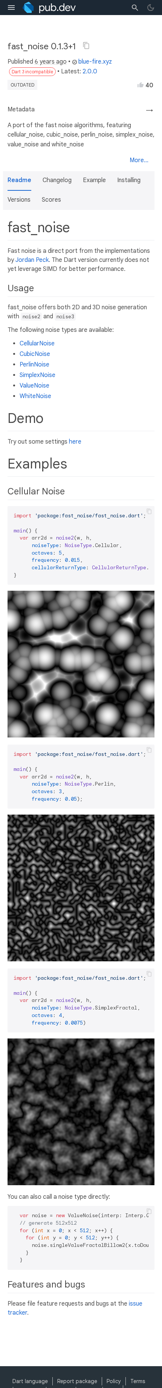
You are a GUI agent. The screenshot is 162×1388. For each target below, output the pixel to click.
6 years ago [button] (51, 61)
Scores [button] (51, 200)
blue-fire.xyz (95, 61)
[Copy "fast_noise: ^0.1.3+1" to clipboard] (86, 45)
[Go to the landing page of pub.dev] (49, 7)
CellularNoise (37, 343)
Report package (77, 1381)
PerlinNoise (34, 364)
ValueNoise (34, 385)
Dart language (30, 1381)
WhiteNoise (35, 396)
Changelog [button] (57, 180)
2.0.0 (90, 71)
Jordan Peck (32, 260)
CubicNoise (35, 354)
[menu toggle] (11, 7)
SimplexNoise (37, 375)
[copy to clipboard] (149, 511)
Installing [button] (129, 180)
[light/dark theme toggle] (150, 7)
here (75, 441)
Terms (137, 1381)
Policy (114, 1381)
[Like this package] (140, 84)
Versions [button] (19, 200)
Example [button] (94, 180)
